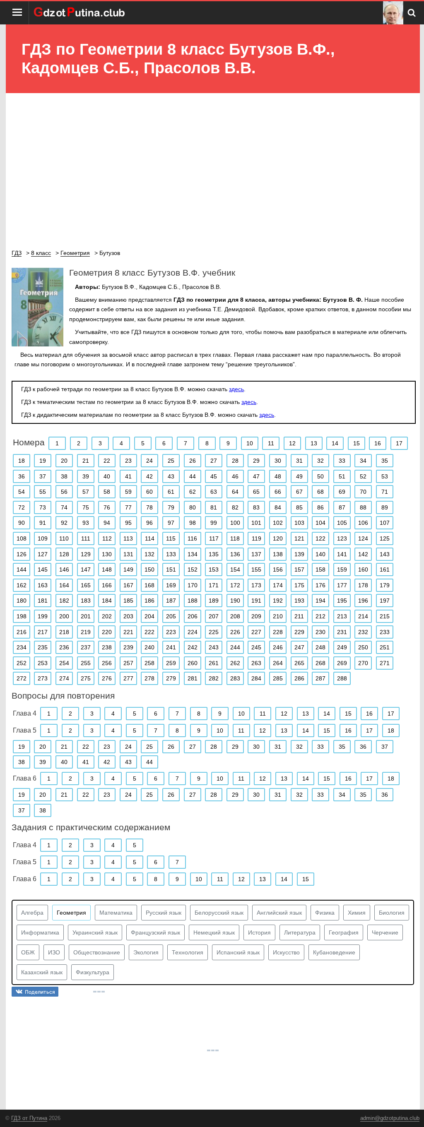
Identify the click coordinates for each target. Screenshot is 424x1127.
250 (363, 647)
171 (214, 585)
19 (42, 460)
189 (214, 600)
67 (299, 491)
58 (107, 491)
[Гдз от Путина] (80, 12)
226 (235, 632)
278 (149, 678)
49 (299, 476)
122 (320, 538)
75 (85, 507)
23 (128, 460)
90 (21, 522)
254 (64, 663)
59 (128, 491)
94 (107, 522)
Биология (392, 912)
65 (256, 491)
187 (171, 600)
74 (64, 507)
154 (235, 569)
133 (171, 554)
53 (384, 476)
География (344, 932)
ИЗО (54, 952)
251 (385, 647)
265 (299, 663)
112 (107, 538)
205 (171, 616)
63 (213, 491)
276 (107, 678)
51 (342, 476)
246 (278, 647)
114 (149, 538)
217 (43, 632)
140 (320, 554)
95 (128, 522)
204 (149, 616)
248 (320, 647)
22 (107, 460)
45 (213, 476)
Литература (300, 932)
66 (278, 491)
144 (21, 569)
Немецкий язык (214, 932)
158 (320, 569)
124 (363, 538)
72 (21, 507)
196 (363, 600)
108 (21, 538)
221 (128, 632)
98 (192, 522)
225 (214, 632)
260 (193, 663)
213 (342, 616)
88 (363, 507)
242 (193, 647)
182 (64, 600)
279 (171, 678)
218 (64, 632)
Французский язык (155, 932)
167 (128, 585)
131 (128, 554)
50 (320, 476)
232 (363, 632)
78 (149, 507)
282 (214, 678)
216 (21, 632)
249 (342, 647)
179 (385, 585)
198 (21, 616)
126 (21, 554)
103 (299, 522)
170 (193, 585)
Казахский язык (42, 972)
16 (377, 443)
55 (42, 491)
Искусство (286, 952)
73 (42, 507)
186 (149, 600)
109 (43, 538)
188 (193, 600)
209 (256, 616)
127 (43, 554)
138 (278, 554)
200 (64, 616)
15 (356, 443)
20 (64, 460)
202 (107, 616)
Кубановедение (334, 952)
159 (342, 569)
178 (363, 585)
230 (320, 632)
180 (21, 600)
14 (335, 443)
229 (299, 632)
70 (363, 491)
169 (171, 585)
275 (86, 678)
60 (149, 491)
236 (64, 647)
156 (278, 569)
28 (235, 460)
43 (171, 476)
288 (342, 678)
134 (193, 554)
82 (235, 507)
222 (149, 632)
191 (256, 600)
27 (213, 460)
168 (149, 585)
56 (64, 491)
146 (64, 569)
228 (278, 632)
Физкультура (92, 972)
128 (64, 554)
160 (363, 569)
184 (107, 600)
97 (171, 522)
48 (278, 476)
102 (278, 522)
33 (342, 460)
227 (256, 632)
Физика (325, 912)
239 (128, 647)
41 (128, 476)
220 (107, 632)
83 (256, 507)
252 (21, 663)
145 (43, 569)
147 (86, 569)
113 (128, 538)
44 (192, 476)
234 (21, 647)
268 (320, 663)
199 (43, 616)
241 (171, 647)
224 (193, 632)
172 (235, 585)
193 (299, 600)
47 (256, 476)
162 (21, 585)
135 (214, 554)
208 (235, 616)
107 (385, 522)
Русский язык (163, 912)
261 (214, 663)
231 (342, 632)
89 (384, 507)
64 (235, 491)
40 (107, 476)
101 (256, 522)
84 (278, 507)
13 (314, 443)
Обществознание (96, 952)
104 (320, 522)
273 (43, 678)
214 (363, 616)
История (259, 932)
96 (149, 522)
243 (214, 647)
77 (128, 507)
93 (85, 522)
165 (86, 585)
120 (278, 538)
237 (86, 647)
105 (342, 522)
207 (214, 616)
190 (235, 600)
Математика (115, 912)
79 (171, 507)
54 (21, 491)
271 (385, 663)
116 (192, 538)
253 (43, 663)
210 (278, 616)
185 (128, 600)
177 (342, 585)
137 (256, 554)
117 (214, 538)
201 (86, 616)
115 (171, 538)
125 (385, 538)
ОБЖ (28, 952)
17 (399, 443)
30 (278, 460)
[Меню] (17, 12)
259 (171, 663)
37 (42, 476)
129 (86, 554)
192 (278, 600)
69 (342, 491)
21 (85, 460)
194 (320, 600)
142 (363, 554)
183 (86, 600)
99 (213, 522)
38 (64, 476)
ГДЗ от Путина (29, 1118)
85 (299, 507)
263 (256, 663)
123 (342, 538)
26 (192, 460)
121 (299, 538)
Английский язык (279, 912)
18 (21, 460)
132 (149, 554)
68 (320, 491)
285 (278, 678)
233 (385, 632)
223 (171, 632)
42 (149, 476)
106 (363, 522)
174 (278, 585)
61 (171, 491)
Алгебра (32, 912)
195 (342, 600)
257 (128, 663)
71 (384, 491)
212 (320, 616)
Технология (187, 952)
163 (43, 585)
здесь (236, 389)
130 (107, 554)
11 (271, 443)
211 (299, 616)
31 (299, 460)
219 (86, 632)
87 (342, 507)
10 (249, 443)
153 (214, 569)
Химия (357, 912)
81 (213, 507)
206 (193, 616)
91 (42, 522)
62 (192, 491)
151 (171, 569)
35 (384, 460)
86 (320, 507)
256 (107, 663)
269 (342, 663)
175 (299, 585)
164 (64, 585)
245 (256, 647)
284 (256, 678)
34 (363, 460)
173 (256, 585)
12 (292, 443)
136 (235, 554)
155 (256, 569)
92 (64, 522)
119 (256, 538)
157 (299, 569)
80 (192, 507)
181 (43, 600)
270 (363, 663)
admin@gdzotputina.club (389, 1118)
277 (128, 678)
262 (235, 663)
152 (193, 569)
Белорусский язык (219, 912)
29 (256, 460)
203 (128, 616)
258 (149, 663)
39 (85, 476)
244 (235, 647)
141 (342, 554)
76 (107, 507)
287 (320, 678)
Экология (146, 952)
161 (385, 569)
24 (149, 460)
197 (385, 600)
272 (21, 678)
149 (128, 569)
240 (149, 647)
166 (107, 585)
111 (85, 538)
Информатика (40, 932)
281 (193, 678)
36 (21, 476)
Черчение (385, 932)
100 (235, 522)
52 (363, 476)
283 (235, 678)
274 (64, 678)
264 (278, 663)
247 (299, 647)
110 (64, 538)
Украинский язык (95, 932)
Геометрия (71, 912)
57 (85, 491)
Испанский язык (238, 952)
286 (299, 678)
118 (235, 538)
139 (299, 554)
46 (235, 476)
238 (107, 647)
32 (320, 460)
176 (320, 585)
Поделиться (40, 992)
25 (171, 460)
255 (86, 663)
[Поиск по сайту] (411, 12)
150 (149, 569)
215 (385, 616)
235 (43, 647)
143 (385, 554)
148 (107, 569)
